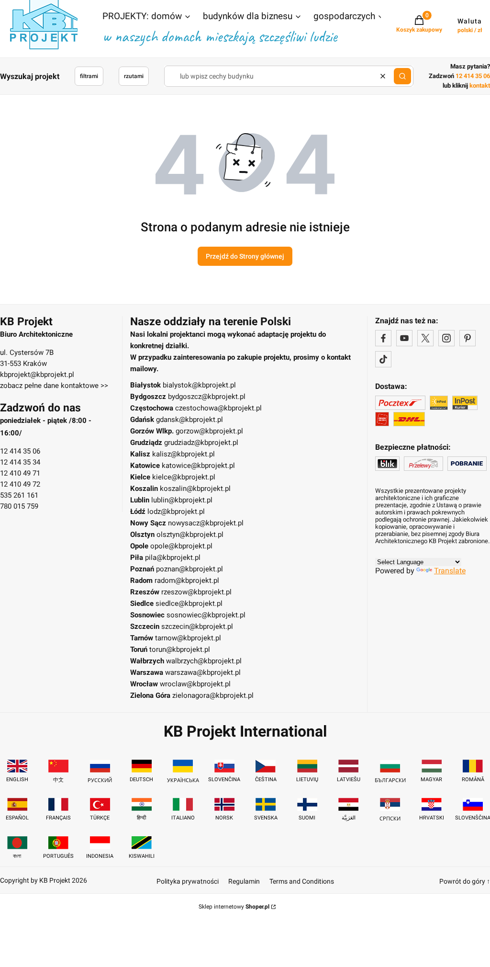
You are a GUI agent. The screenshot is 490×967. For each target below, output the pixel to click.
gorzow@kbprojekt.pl (209, 431)
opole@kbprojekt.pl (181, 546)
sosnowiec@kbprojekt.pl (206, 615)
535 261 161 (19, 495)
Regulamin (244, 881)
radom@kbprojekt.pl (187, 580)
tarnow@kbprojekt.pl (188, 638)
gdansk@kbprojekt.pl (189, 419)
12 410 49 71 (20, 473)
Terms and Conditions (301, 881)
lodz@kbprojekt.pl (176, 511)
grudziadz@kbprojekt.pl (201, 442)
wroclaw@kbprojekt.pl (195, 684)
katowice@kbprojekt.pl (198, 465)
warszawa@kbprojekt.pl (203, 672)
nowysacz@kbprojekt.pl (206, 523)
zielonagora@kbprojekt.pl (213, 695)
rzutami (134, 76)
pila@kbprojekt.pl (172, 557)
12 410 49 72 (20, 484)
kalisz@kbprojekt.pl (183, 454)
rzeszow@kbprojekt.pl (196, 592)
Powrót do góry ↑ (464, 881)
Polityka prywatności (187, 881)
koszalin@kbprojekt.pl (195, 488)
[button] (147, 17)
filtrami (89, 76)
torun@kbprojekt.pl (179, 649)
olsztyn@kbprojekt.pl (189, 534)
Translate (450, 570)
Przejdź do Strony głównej (245, 256)
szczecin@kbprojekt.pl (197, 626)
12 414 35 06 (20, 451)
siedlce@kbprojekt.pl (189, 603)
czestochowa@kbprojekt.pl (218, 408)
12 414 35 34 (20, 462)
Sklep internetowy (234, 906)
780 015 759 (19, 506)
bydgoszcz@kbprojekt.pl (206, 396)
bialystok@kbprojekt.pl (199, 385)
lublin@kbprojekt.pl (181, 500)
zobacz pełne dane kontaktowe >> (54, 385)
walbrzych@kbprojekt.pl (204, 661)
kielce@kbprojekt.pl (183, 477)
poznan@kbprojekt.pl (189, 569)
